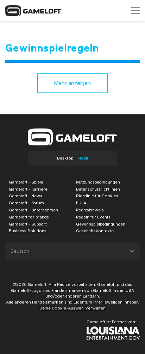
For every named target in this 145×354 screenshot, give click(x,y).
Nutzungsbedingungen (98, 182)
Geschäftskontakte (95, 230)
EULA (81, 202)
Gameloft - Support (28, 224)
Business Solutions (27, 230)
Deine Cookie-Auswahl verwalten (72, 308)
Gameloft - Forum (26, 202)
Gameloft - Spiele (26, 182)
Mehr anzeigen (72, 83)
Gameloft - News (25, 195)
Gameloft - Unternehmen (33, 209)
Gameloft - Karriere (28, 189)
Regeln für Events (93, 217)
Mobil (82, 158)
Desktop (65, 158)
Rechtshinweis (90, 209)
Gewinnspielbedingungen (100, 224)
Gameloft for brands (29, 217)
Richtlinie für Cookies (97, 195)
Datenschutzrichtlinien (98, 189)
